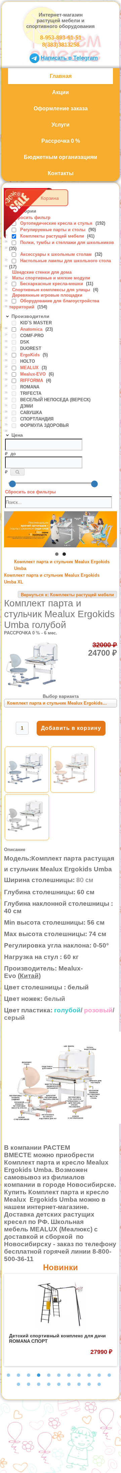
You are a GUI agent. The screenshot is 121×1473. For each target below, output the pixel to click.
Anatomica (32, 329)
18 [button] (79, 1384)
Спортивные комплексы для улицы (51, 289)
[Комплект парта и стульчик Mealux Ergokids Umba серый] (27, 837)
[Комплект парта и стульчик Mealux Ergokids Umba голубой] (35, 686)
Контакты (61, 173)
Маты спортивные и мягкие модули (51, 277)
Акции (60, 92)
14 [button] (38, 1384)
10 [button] (99, 1375)
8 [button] (79, 1375)
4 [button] (38, 1375)
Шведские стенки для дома (42, 272)
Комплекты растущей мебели (52, 236)
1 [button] (8, 1375)
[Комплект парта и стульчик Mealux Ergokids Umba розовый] (72, 789)
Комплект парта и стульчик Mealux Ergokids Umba (62, 565)
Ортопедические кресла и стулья (57, 223)
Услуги (60, 125)
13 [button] (28, 1384)
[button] (57, 554)
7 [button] (69, 1375)
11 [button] (109, 1375)
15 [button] (48, 1384)
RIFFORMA (32, 380)
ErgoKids (30, 354)
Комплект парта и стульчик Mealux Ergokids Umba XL (51, 578)
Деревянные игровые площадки (47, 295)
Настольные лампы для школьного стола (65, 260)
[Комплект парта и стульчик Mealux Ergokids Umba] (27, 789)
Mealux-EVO (33, 374)
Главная (61, 76)
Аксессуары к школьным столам (56, 254)
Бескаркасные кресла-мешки (52, 283)
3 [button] (28, 1375)
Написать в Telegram (69, 57)
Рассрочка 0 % (60, 141)
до (13, 453)
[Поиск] (17, 471)
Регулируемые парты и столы (53, 229)
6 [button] (59, 1375)
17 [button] (69, 1384)
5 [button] (48, 1375)
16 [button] (59, 1384)
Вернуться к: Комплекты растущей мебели (67, 594)
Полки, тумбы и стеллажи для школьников (67, 242)
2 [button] (18, 1375)
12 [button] (18, 1384)
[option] (61, 1320)
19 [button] (89, 1384)
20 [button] (99, 1384)
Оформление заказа (61, 108)
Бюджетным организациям (60, 157)
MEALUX (30, 367)
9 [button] (89, 1375)
